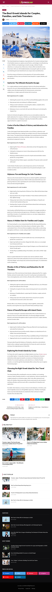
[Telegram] (3, 82)
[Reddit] (3, 78)
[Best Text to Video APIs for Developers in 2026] (6, 502)
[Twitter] (3, 68)
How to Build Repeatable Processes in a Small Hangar (23, 553)
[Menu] (4, 2)
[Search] (48, 2)
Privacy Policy (21, 588)
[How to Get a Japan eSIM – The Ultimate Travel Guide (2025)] (13, 454)
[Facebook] (3, 64)
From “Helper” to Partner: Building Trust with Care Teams (24, 560)
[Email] (3, 89)
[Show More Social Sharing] (48, 23)
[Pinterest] (3, 75)
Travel (4, 9)
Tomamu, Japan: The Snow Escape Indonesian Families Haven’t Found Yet (12, 443)
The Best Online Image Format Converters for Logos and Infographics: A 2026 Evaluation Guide (29, 546)
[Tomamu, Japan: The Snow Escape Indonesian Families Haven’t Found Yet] (13, 433)
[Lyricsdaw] (26, 2)
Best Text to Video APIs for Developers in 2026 (22, 500)
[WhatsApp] (3, 85)
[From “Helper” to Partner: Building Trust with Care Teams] (6, 562)
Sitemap (33, 588)
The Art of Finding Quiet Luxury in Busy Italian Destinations (37, 443)
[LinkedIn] (3, 71)
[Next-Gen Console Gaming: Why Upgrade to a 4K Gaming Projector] (6, 526)
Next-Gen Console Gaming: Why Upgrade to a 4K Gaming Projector (26, 525)
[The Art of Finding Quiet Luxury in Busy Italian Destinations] (38, 433)
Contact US (28, 588)
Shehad (7, 19)
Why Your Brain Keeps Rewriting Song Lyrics (21, 485)
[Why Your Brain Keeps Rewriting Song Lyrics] (6, 487)
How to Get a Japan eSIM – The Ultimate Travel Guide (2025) (12, 463)
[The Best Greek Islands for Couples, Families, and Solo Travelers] (26, 42)
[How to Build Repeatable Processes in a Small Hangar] (6, 554)
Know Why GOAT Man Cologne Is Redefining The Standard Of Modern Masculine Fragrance (29, 533)
